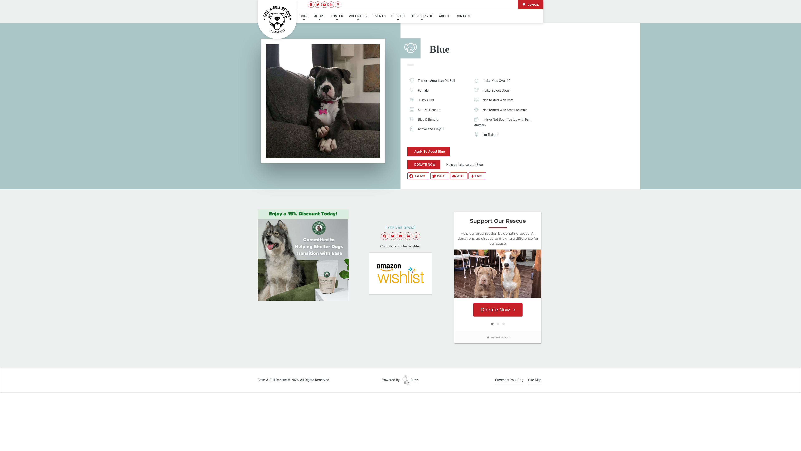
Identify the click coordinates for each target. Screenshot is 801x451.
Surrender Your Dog (509, 380)
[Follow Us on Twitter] (318, 4)
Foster (337, 16)
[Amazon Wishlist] (400, 273)
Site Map (534, 380)
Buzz (414, 380)
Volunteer (358, 16)
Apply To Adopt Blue (429, 151)
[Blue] (323, 101)
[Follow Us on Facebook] (311, 4)
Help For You (422, 16)
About (444, 16)
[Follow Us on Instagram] (338, 4)
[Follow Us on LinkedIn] (331, 4)
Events (379, 16)
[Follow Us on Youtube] (324, 4)
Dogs (304, 16)
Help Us (398, 16)
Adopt (319, 16)
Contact (463, 16)
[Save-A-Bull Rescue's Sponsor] (303, 255)
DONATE (533, 4)
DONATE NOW (424, 165)
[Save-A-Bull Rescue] (277, 19)
